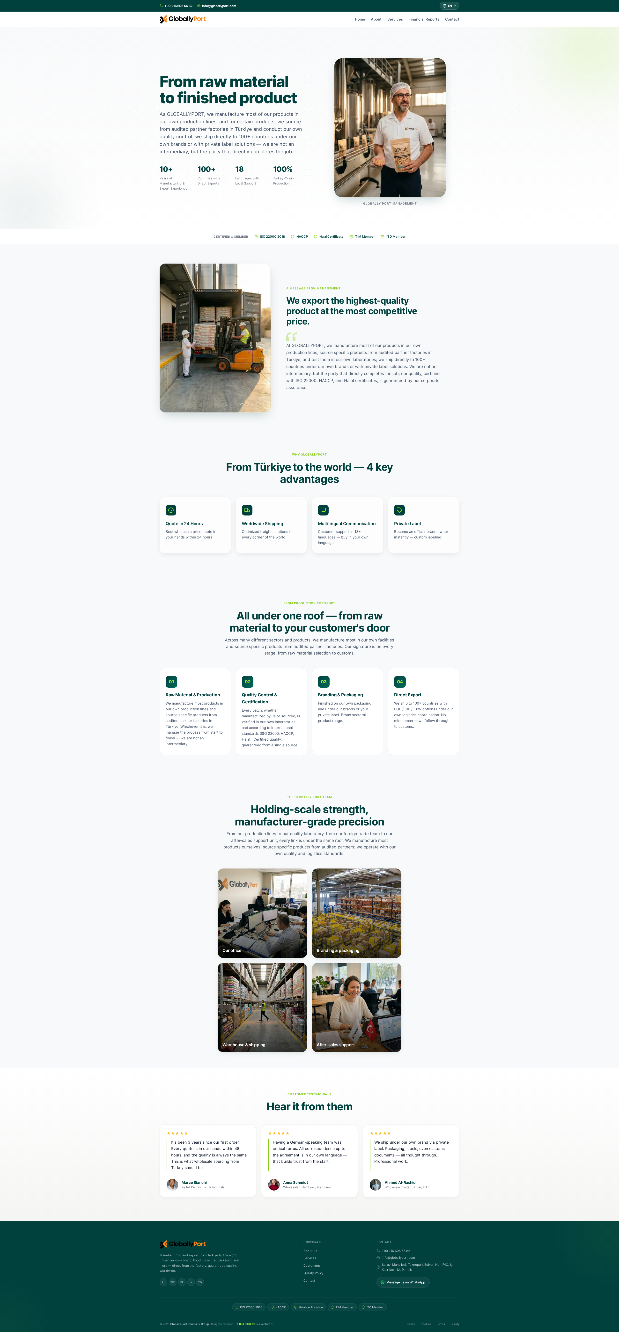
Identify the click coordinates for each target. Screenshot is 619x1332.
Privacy (410, 1323)
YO (200, 1281)
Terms (441, 1323)
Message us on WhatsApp (405, 1282)
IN (191, 1281)
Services (395, 19)
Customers (311, 1265)
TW (172, 1281)
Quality (455, 1323)
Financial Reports (424, 19)
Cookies (426, 1323)
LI (163, 1281)
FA (182, 1281)
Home (360, 19)
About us (310, 1250)
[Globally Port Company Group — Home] (225, 1244)
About (376, 19)
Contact (452, 19)
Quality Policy (313, 1273)
